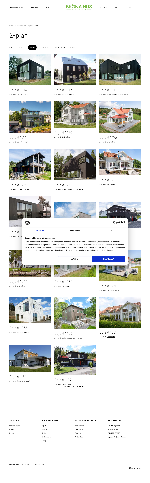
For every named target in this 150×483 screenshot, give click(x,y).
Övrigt (72, 47)
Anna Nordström (23, 189)
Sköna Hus (102, 7)
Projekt (34, 7)
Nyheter (49, 7)
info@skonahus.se (119, 437)
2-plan (30, 26)
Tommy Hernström (24, 375)
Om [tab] (110, 230)
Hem (11, 26)
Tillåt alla (108, 259)
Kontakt (129, 7)
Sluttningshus (59, 47)
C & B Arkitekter (113, 284)
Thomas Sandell (68, 94)
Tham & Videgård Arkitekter (117, 94)
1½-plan (45, 47)
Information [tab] (75, 230)
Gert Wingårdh (22, 94)
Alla (10, 47)
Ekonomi (78, 433)
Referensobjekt (17, 7)
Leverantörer (79, 429)
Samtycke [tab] (40, 230)
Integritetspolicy (38, 464)
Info (116, 7)
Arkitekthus (79, 437)
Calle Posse (66, 378)
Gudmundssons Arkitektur (72, 332)
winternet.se (136, 468)
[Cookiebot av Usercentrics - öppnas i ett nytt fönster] (115, 223)
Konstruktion (79, 426)
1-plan (20, 47)
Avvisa (74, 259)
